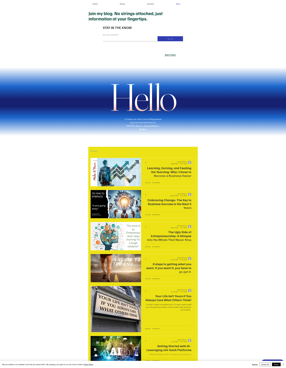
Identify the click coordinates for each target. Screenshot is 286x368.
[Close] (283, 364)
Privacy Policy (88, 364)
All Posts (93, 151)
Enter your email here (110, 35)
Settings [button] (255, 364)
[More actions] (146, 162)
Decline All (265, 364)
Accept (276, 364)
